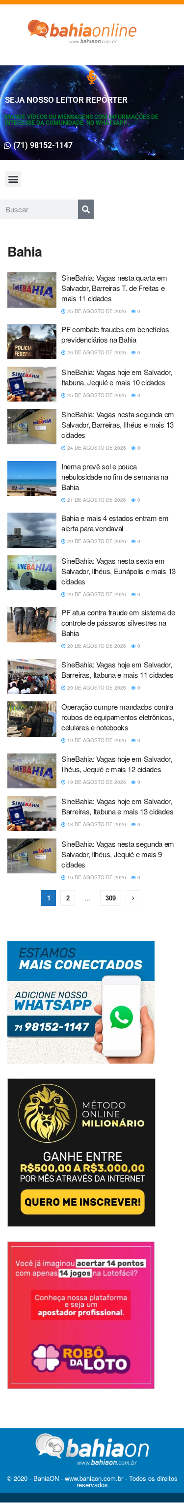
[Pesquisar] (86, 209)
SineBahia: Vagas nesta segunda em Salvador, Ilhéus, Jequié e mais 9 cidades (117, 853)
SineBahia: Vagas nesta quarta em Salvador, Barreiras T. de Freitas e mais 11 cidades (114, 287)
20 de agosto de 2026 (96, 541)
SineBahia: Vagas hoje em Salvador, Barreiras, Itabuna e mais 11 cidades (117, 669)
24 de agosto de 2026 (96, 447)
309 (110, 897)
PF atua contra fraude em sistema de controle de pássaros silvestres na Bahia (118, 622)
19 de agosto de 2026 (96, 740)
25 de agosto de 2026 (96, 311)
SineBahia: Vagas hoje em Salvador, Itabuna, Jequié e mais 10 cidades (116, 377)
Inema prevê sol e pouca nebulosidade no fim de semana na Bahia (114, 476)
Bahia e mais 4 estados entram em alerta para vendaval (114, 523)
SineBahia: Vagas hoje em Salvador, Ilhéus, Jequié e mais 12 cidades (116, 763)
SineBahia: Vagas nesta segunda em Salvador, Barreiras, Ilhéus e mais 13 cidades (117, 424)
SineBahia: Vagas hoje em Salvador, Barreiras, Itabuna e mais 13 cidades (117, 806)
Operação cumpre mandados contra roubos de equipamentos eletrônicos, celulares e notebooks (117, 716)
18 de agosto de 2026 (96, 824)
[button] (13, 179)
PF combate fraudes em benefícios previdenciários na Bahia (115, 334)
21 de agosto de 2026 (96, 499)
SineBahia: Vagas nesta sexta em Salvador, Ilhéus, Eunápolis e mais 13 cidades (118, 570)
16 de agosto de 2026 (96, 877)
